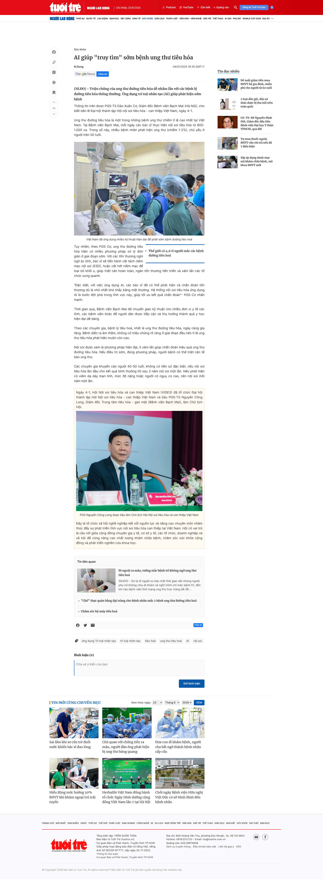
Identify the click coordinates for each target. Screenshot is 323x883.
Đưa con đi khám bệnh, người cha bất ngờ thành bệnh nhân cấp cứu (178, 747)
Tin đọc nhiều (228, 71)
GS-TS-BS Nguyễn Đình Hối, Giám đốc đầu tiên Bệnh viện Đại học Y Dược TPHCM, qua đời (257, 123)
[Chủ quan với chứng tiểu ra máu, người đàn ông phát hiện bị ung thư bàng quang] (126, 723)
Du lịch (159, 823)
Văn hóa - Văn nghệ (190, 18)
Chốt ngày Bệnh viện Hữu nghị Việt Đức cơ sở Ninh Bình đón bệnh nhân (179, 797)
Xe (152, 823)
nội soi (197, 641)
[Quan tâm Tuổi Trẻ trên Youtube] (256, 837)
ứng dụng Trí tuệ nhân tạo (99, 641)
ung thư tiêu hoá (171, 641)
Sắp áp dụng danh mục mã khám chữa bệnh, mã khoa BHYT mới (257, 161)
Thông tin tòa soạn (107, 853)
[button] (54, 102)
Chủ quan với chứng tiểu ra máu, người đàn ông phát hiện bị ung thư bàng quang (125, 747)
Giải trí (207, 18)
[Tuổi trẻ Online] (69, 845)
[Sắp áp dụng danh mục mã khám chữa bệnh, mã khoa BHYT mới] (228, 162)
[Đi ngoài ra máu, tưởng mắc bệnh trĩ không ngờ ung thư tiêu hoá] (96, 580)
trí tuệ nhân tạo (130, 641)
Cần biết (205, 7)
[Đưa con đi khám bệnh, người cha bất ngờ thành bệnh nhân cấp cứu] (179, 723)
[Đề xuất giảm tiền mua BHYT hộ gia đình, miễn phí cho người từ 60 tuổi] (228, 84)
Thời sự (80, 18)
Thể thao (218, 18)
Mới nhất (61, 823)
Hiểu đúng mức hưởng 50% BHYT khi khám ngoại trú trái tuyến (72, 797)
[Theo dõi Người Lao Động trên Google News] (85, 74)
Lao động (102, 18)
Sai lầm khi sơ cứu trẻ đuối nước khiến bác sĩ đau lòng (70, 744)
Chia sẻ (102, 74)
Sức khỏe (147, 18)
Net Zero (126, 18)
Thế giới (103, 823)
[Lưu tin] (53, 93)
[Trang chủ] (62, 18)
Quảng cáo (222, 7)
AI (187, 641)
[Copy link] (53, 63)
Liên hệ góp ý (226, 846)
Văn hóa (187, 823)
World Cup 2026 (252, 18)
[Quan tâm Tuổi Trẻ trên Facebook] (265, 837)
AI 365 (228, 18)
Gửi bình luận (191, 683)
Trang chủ (48, 823)
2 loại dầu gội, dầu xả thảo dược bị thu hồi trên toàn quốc (257, 102)
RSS (238, 846)
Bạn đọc (114, 18)
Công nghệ (143, 823)
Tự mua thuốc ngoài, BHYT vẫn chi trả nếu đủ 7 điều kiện (256, 142)
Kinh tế (136, 18)
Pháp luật (172, 18)
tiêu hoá (150, 641)
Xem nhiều (73, 823)
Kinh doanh (128, 823)
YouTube (188, 7)
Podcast (171, 7)
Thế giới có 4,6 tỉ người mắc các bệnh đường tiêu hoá (176, 253)
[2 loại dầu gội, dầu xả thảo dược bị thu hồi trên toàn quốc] (228, 103)
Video (83, 823)
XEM (199, 702)
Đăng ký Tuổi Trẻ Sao (254, 7)
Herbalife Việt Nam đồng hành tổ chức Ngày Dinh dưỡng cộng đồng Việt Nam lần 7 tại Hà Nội (126, 797)
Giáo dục (160, 18)
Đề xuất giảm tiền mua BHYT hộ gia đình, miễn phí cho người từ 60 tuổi (256, 84)
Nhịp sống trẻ (173, 823)
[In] (53, 83)
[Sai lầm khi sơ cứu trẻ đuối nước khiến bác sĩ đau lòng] (74, 723)
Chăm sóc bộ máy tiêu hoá (99, 611)
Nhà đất (230, 823)
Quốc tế (91, 18)
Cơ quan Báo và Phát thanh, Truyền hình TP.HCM (124, 857)
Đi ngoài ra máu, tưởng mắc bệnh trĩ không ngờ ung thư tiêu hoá (157, 573)
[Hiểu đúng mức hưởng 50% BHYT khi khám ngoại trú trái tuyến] (74, 773)
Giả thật (254, 823)
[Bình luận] (53, 73)
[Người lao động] (98, 7)
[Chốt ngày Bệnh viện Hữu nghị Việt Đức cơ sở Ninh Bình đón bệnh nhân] (179, 773)
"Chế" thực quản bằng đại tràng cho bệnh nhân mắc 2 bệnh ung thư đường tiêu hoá (139, 601)
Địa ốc (266, 18)
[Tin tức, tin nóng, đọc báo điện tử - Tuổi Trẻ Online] (68, 7)
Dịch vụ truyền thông (178, 846)
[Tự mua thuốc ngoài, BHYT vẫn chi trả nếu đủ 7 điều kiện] (228, 143)
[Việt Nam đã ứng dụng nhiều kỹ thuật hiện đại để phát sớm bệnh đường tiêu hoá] (139, 188)
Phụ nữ (237, 18)
